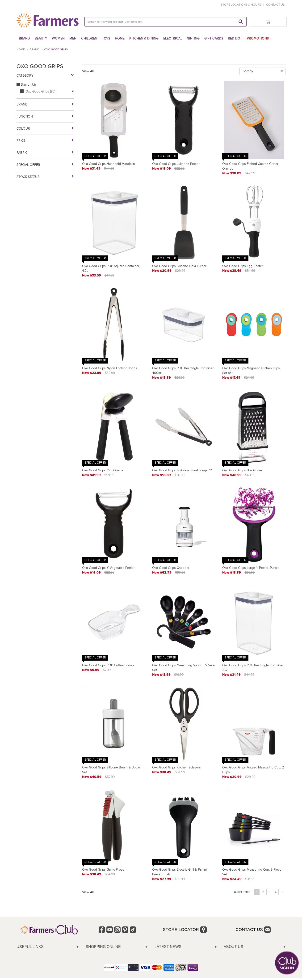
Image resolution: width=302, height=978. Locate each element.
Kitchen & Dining (144, 38)
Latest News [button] (168, 947)
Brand (24, 38)
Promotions (258, 38)
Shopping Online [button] (103, 947)
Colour (23, 129)
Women (58, 38)
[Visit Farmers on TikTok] (133, 929)
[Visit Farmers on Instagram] (117, 929)
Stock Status (28, 177)
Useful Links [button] (30, 947)
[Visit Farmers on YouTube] (109, 929)
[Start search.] (241, 21)
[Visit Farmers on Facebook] (102, 929)
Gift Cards (213, 38)
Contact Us (249, 929)
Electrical (172, 38)
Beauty (41, 38)
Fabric (22, 153)
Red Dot (235, 38)
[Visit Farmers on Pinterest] (125, 929)
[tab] (48, 947)
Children (89, 38)
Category (25, 76)
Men (72, 38)
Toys (106, 38)
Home (120, 38)
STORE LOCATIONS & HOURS (242, 5)
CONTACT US (275, 5)
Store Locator (181, 929)
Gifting (193, 38)
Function (25, 116)
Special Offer (28, 165)
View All (88, 71)
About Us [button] (233, 947)
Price (21, 141)
